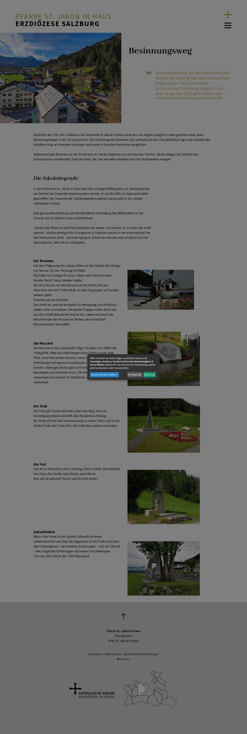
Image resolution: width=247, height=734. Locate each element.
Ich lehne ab (134, 374)
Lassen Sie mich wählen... (104, 374)
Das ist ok (149, 374)
